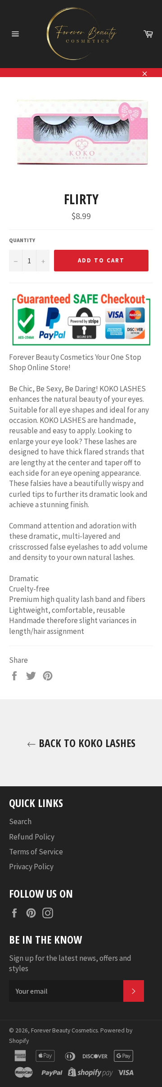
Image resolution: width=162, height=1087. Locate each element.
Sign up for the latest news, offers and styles (70, 963)
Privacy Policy (31, 866)
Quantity (22, 240)
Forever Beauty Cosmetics (64, 1030)
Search (20, 821)
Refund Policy (31, 837)
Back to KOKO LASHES (85, 742)
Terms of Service (36, 852)
